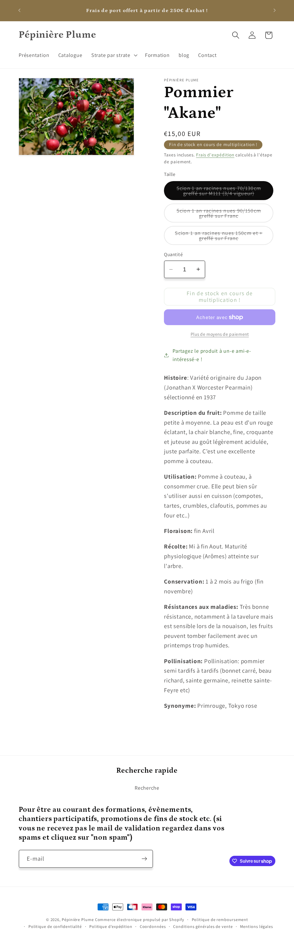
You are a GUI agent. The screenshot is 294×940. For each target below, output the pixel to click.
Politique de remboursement (220, 919)
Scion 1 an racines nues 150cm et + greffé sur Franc (222, 237)
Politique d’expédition (110, 926)
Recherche (147, 787)
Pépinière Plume (78, 919)
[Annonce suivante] (274, 10)
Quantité (173, 254)
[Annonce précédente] (19, 10)
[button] (113, 55)
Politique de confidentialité (55, 926)
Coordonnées (153, 926)
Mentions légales (256, 926)
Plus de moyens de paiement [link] (220, 334)
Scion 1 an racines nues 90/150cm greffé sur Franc (223, 214)
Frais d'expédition (215, 155)
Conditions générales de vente (203, 926)
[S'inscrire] (144, 859)
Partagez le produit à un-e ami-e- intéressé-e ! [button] (212, 354)
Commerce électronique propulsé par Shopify (139, 919)
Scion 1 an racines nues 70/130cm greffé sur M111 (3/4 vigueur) (225, 192)
